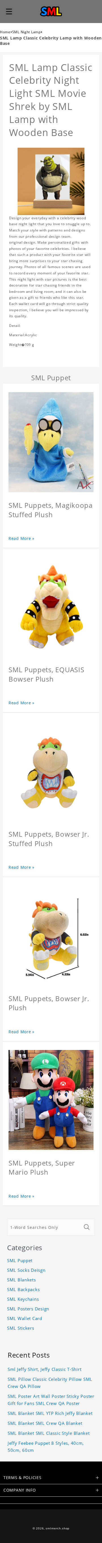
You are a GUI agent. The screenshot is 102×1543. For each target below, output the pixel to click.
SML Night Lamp (26, 32)
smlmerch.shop (57, 1528)
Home (5, 32)
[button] (9, 11)
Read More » (21, 538)
